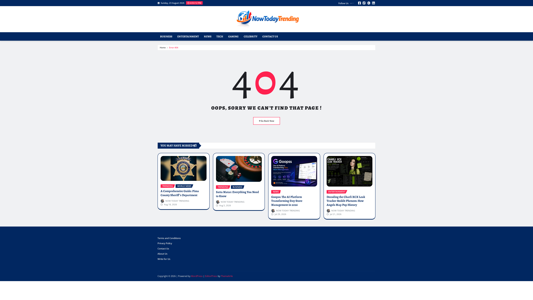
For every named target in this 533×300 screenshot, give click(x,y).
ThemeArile (227, 276)
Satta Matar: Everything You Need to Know (237, 194)
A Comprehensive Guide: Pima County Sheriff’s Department (180, 193)
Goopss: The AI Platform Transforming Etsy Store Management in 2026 (286, 201)
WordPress (197, 276)
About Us (162, 253)
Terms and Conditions (169, 238)
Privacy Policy (165, 243)
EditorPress (211, 276)
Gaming (233, 36)
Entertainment (188, 36)
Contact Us (270, 36)
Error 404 (173, 47)
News (207, 36)
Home (163, 47)
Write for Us (164, 259)
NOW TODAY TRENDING (177, 200)
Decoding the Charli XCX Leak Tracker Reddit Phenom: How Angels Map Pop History (346, 201)
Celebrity (250, 36)
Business (166, 36)
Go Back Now (267, 120)
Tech (219, 36)
